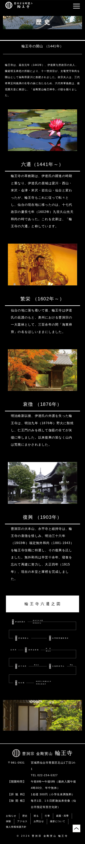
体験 (8, 821)
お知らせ (11, 815)
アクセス (22, 821)
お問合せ (39, 821)
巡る (36, 815)
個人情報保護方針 (16, 826)
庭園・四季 (62, 815)
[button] (76, 6)
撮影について (57, 821)
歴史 (24, 815)
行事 (47, 815)
